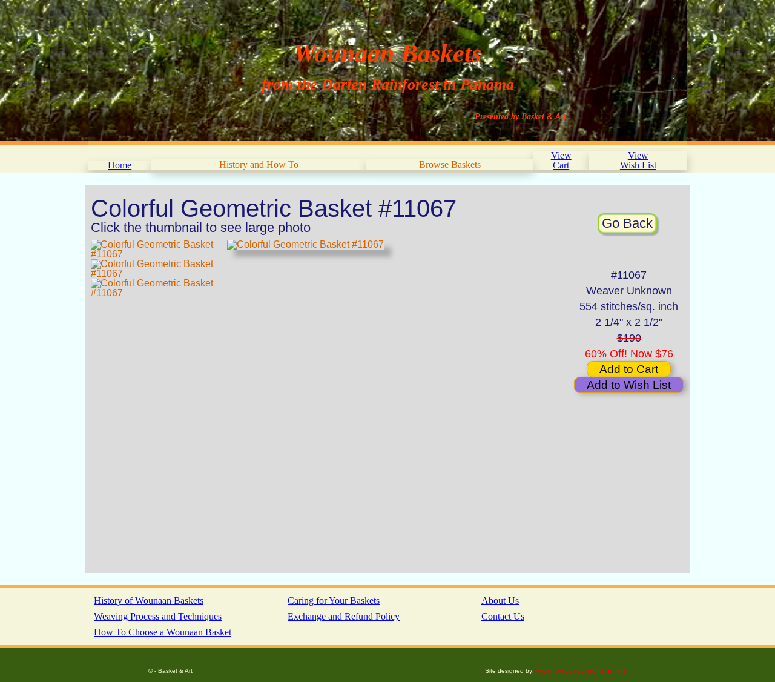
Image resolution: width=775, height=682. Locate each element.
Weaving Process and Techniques (158, 616)
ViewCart (561, 160)
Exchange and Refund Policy (344, 616)
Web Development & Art (581, 670)
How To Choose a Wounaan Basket (162, 632)
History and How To (258, 164)
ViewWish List (638, 160)
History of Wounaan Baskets (148, 600)
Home (119, 165)
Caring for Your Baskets (334, 600)
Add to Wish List (629, 385)
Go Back (627, 223)
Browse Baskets (450, 164)
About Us (500, 600)
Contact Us (502, 616)
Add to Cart (628, 369)
